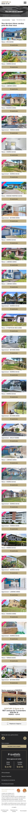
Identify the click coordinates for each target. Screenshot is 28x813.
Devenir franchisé (6, 776)
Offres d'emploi (6, 772)
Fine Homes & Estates (8, 783)
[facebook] (3, 738)
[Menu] (25, 2)
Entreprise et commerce (8, 780)
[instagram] (24, 738)
